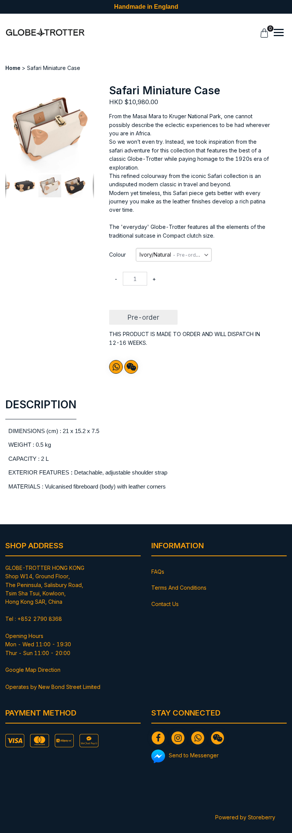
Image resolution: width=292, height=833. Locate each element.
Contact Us (165, 604)
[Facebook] (158, 738)
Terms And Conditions (178, 587)
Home (13, 68)
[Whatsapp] (116, 367)
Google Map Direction (32, 669)
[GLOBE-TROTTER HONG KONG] (45, 33)
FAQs (157, 571)
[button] (87, 91)
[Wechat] (131, 367)
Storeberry (261, 817)
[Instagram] (178, 738)
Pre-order (143, 317)
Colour (117, 254)
